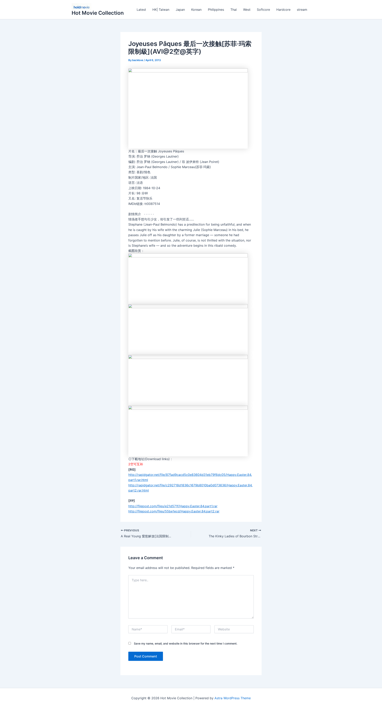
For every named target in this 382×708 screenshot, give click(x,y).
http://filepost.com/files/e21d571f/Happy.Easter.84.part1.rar (172, 506)
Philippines (216, 10)
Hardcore (283, 10)
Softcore (263, 10)
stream (302, 10)
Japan (180, 10)
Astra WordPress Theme (232, 698)
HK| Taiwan (160, 10)
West (246, 10)
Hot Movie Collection (98, 13)
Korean (196, 10)
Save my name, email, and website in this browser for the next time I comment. (185, 643)
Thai (233, 10)
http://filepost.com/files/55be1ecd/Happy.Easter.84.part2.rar (173, 511)
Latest (141, 10)
